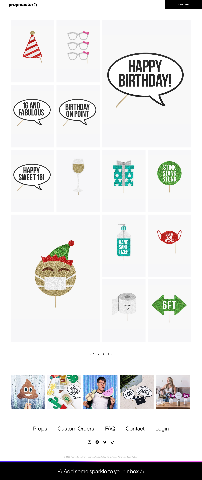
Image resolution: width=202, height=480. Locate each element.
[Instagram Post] (28, 392)
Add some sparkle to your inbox (101, 471)
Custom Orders (76, 428)
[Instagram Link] (89, 442)
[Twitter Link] (105, 442)
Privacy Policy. (100, 457)
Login (162, 428)
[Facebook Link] (97, 442)
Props (40, 428)
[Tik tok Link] (112, 442)
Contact (135, 428)
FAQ (110, 428)
